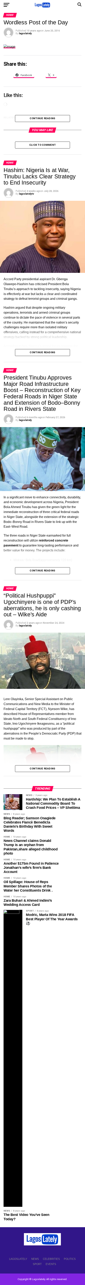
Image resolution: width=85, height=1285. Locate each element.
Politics (70, 1258)
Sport (37, 1264)
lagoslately (25, 33)
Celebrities (51, 1258)
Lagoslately (18, 1258)
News (35, 1258)
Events (51, 1264)
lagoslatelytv (26, 193)
